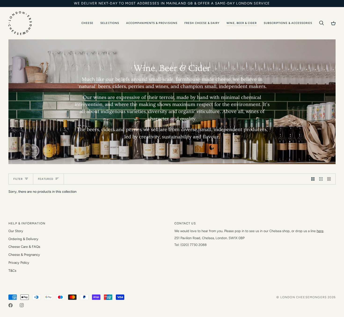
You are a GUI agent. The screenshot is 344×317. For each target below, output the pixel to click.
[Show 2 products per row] (313, 179)
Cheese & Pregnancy (24, 255)
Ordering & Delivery (23, 239)
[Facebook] (10, 305)
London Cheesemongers (303, 297)
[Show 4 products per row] (330, 179)
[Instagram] (22, 305)
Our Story (15, 231)
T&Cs (12, 270)
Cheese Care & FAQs (24, 247)
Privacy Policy (18, 262)
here (320, 231)
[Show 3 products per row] (321, 179)
